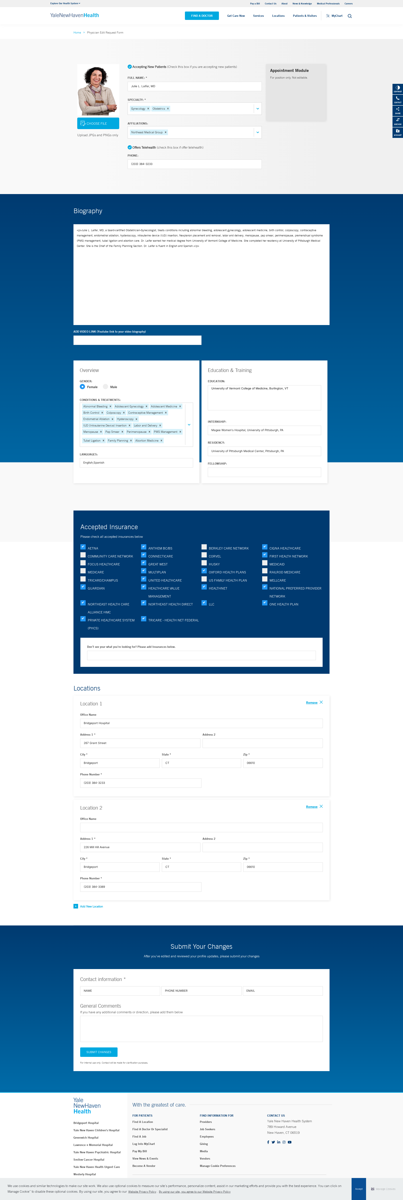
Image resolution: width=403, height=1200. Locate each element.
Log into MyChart (143, 1144)
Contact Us (270, 3)
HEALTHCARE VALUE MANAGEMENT (163, 592)
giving (204, 1144)
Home (77, 32)
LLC (211, 604)
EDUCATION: (216, 381)
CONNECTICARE (160, 556)
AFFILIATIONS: (138, 123)
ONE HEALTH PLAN (284, 604)
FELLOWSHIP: (217, 463)
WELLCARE (278, 580)
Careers (349, 3)
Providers (206, 1122)
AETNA (93, 548)
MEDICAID (277, 564)
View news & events (145, 1158)
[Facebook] (268, 1142)
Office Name (88, 715)
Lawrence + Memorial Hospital (93, 1145)
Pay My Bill (139, 1151)
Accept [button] (358, 1189)
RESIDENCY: (216, 442)
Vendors (205, 1158)
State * (166, 754)
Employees (207, 1136)
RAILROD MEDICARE (285, 572)
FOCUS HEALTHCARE (104, 564)
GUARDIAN (96, 588)
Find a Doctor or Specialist (150, 1129)
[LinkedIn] (278, 1142)
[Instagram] (284, 1142)
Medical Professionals (328, 3)
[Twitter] (273, 1142)
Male (113, 387)
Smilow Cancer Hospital (88, 1159)
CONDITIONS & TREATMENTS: (100, 400)
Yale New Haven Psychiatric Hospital (97, 1152)
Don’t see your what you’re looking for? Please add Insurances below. (131, 647)
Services (258, 16)
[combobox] (171, 108)
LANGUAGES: (89, 454)
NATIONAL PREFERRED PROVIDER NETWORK (296, 592)
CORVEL (215, 556)
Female (92, 387)
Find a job (139, 1136)
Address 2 (209, 734)
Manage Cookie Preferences (218, 1166)
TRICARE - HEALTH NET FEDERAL (173, 620)
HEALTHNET (218, 588)
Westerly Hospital (84, 1174)
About (284, 3)
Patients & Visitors (305, 16)
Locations (278, 16)
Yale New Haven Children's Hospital (96, 1130)
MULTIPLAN (157, 572)
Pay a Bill (255, 3)
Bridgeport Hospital (86, 1123)
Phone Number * (91, 774)
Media (204, 1151)
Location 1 (91, 703)
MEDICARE (96, 572)
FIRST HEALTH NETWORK (289, 556)
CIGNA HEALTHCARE (285, 548)
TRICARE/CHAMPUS (103, 580)
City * (84, 754)
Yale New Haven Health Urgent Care (96, 1167)
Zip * (246, 754)
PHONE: (133, 155)
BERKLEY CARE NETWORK (229, 548)
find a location (142, 1122)
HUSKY (214, 564)
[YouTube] (290, 1142)
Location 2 (91, 808)
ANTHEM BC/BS (160, 548)
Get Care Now (236, 16)
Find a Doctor (202, 16)
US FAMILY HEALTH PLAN (228, 580)
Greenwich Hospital (85, 1137)
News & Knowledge (302, 3)
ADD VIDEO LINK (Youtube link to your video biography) (109, 331)
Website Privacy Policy (142, 1192)
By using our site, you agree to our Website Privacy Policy (194, 1192)
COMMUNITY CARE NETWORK (110, 556)
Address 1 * (88, 734)
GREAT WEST (158, 564)
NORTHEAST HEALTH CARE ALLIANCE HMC (108, 608)
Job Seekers (207, 1129)
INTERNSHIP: (217, 422)
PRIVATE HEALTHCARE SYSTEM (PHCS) (111, 624)
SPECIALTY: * (137, 100)
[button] (148, 108)
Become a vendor (143, 1166)
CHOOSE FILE (97, 123)
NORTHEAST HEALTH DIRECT (170, 604)
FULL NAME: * (137, 78)
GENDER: (86, 381)
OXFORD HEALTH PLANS (227, 572)
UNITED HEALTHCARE (165, 580)
